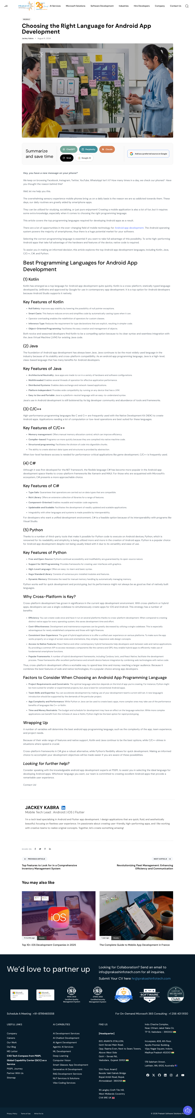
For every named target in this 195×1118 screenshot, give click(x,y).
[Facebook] (148, 1075)
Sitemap (11, 1077)
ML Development (62, 1051)
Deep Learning (60, 1055)
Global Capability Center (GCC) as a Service (27, 1062)
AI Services (55, 5)
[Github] (159, 1075)
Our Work (12, 1042)
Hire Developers (142, 5)
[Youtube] (183, 1075)
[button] (6, 6)
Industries (124, 5)
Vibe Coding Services (64, 1082)
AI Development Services (66, 1033)
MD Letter (12, 1051)
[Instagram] (171, 1075)
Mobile (26, 19)
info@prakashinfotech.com (119, 972)
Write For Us (38, 1114)
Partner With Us (15, 1073)
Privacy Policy (12, 1114)
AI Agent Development (65, 1042)
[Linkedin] (165, 1075)
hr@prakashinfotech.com (151, 978)
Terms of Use (26, 1114)
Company (160, 5)
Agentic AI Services (63, 1046)
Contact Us (175, 5)
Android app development (129, 227)
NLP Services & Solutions (66, 1078)
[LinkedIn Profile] (63, 807)
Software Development (102, 5)
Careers (11, 1037)
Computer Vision (62, 1060)
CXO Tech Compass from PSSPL (24, 1055)
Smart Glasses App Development (70, 1064)
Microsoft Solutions (75, 5)
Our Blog (11, 1046)
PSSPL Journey (15, 1068)
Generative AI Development (67, 1069)
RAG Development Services (67, 1073)
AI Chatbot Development (66, 1037)
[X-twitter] (154, 1075)
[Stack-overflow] (177, 1075)
